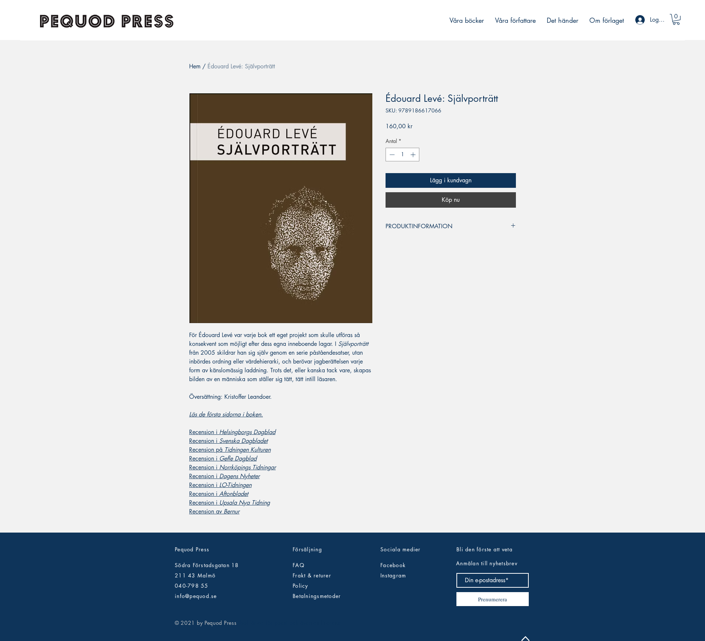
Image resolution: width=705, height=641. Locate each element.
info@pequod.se (196, 595)
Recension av (214, 511)
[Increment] (413, 154)
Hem (194, 66)
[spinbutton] (402, 154)
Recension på (230, 450)
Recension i (232, 432)
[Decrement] (391, 154)
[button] (676, 19)
